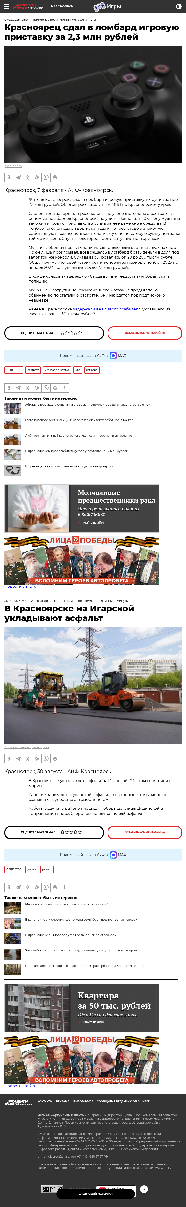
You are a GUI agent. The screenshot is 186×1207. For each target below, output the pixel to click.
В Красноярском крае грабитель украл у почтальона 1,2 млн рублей (76, 451)
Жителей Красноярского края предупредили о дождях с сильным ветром (81, 950)
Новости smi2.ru (20, 586)
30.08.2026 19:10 (15, 601)
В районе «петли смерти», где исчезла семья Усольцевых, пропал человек (81, 919)
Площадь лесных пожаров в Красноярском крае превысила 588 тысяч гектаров (85, 966)
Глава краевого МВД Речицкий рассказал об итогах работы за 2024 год (79, 420)
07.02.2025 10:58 (16, 19)
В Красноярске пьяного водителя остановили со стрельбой (70, 935)
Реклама (63, 1101)
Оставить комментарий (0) (145, 333)
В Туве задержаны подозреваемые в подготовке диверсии (69, 466)
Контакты (45, 1101)
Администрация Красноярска (26, 747)
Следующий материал (96, 1193)
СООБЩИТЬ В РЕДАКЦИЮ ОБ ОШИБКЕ (123, 1101)
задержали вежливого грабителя (107, 309)
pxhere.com (13, 166)
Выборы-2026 (83, 1101)
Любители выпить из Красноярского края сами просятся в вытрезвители (80, 435)
